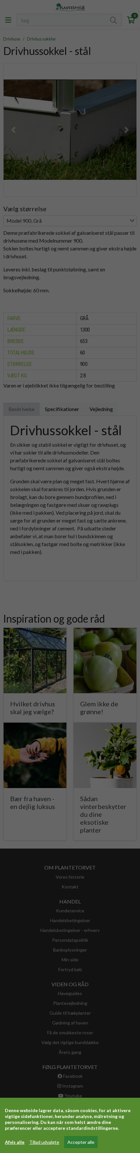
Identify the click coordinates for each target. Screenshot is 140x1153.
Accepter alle (80, 1142)
